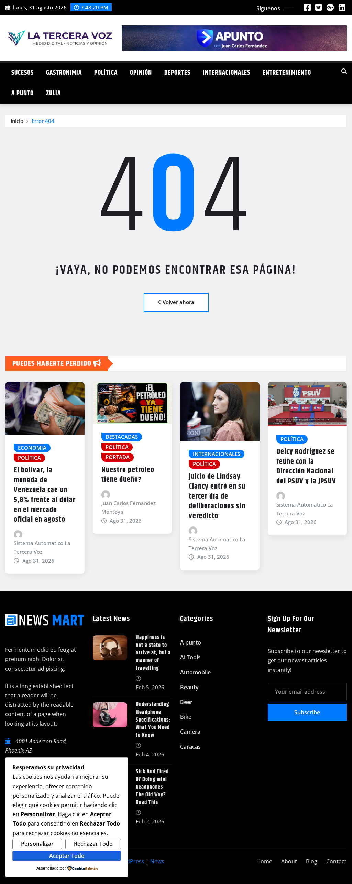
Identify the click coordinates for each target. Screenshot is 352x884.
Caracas (190, 746)
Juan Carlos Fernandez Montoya (128, 507)
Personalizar (37, 844)
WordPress (130, 861)
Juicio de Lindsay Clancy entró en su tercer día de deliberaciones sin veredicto (217, 496)
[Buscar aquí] (344, 71)
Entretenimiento (287, 73)
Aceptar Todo (67, 856)
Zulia (53, 93)
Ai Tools (190, 657)
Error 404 (43, 120)
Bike (185, 717)
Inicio (17, 120)
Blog (311, 861)
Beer (186, 702)
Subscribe (307, 712)
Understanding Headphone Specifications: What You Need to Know (153, 720)
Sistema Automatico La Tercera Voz (42, 547)
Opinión (141, 73)
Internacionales (226, 73)
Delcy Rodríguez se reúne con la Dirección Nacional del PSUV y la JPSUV (306, 466)
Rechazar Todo (93, 844)
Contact (336, 861)
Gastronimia (64, 73)
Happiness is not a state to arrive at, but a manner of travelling (153, 653)
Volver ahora (178, 302)
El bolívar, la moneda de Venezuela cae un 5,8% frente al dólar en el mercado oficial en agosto (45, 495)
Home (264, 861)
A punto (22, 93)
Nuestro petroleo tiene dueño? (127, 475)
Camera (190, 731)
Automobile (195, 672)
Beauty (189, 687)
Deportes (177, 73)
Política (106, 73)
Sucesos (22, 73)
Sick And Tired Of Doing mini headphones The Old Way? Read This (152, 787)
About (289, 861)
